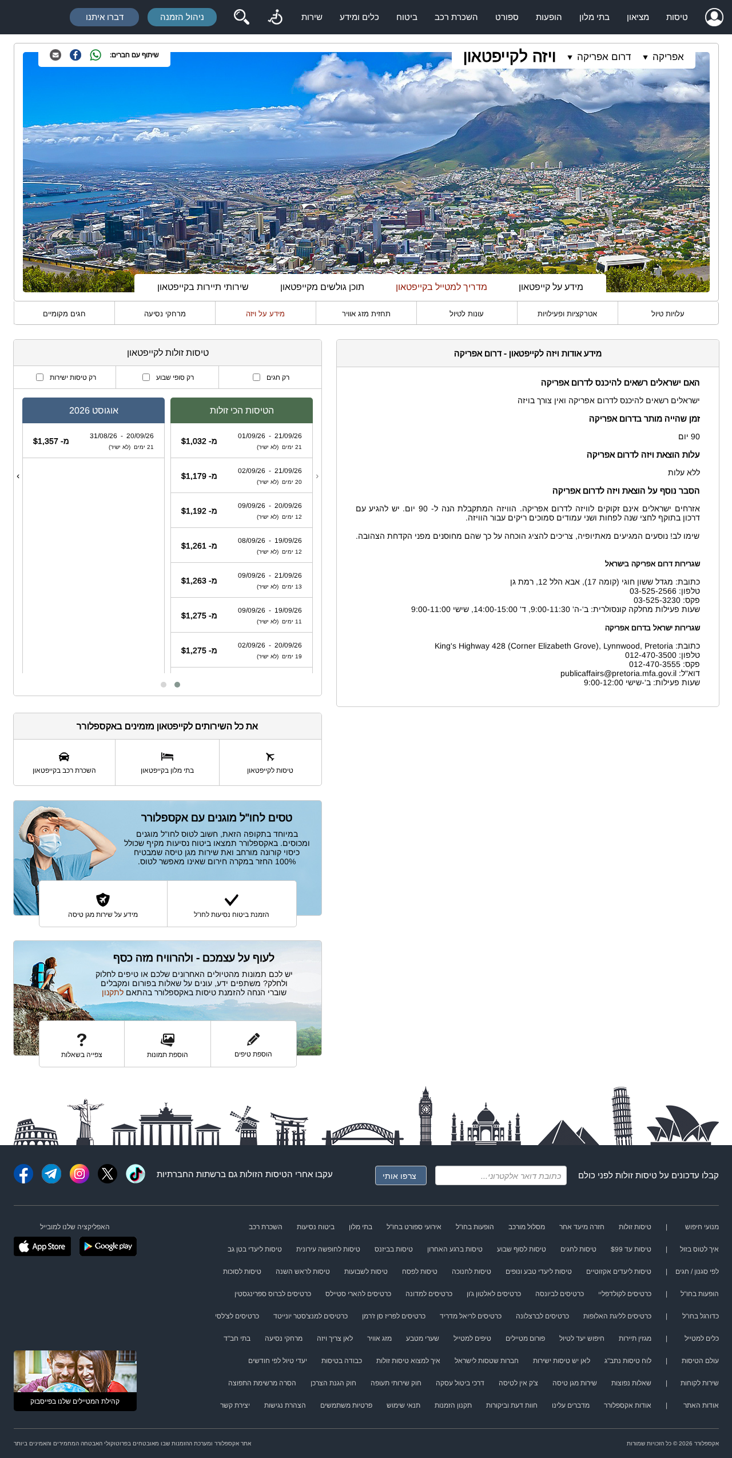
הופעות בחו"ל (475, 1227)
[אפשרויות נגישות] (275, 17)
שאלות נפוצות (631, 1383)
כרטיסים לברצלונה (542, 1316)
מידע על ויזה (265, 313)
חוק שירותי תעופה (396, 1383)
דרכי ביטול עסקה (460, 1383)
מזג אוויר (379, 1338)
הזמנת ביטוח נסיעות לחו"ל (231, 915)
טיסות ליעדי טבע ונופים (539, 1272)
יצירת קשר (235, 1405)
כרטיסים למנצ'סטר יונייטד (310, 1316)
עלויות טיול (668, 313)
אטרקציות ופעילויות (567, 313)
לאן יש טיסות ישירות (561, 1361)
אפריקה (668, 56)
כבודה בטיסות (341, 1361)
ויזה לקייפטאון (509, 56)
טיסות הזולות (263, 1174)
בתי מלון (594, 17)
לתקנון (113, 992)
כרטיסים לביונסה (559, 1294)
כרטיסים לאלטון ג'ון (494, 1294)
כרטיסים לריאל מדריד (471, 1316)
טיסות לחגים (578, 1249)
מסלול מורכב (526, 1227)
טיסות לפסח (419, 1272)
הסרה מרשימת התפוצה (262, 1383)
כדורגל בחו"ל (700, 1316)
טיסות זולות (636, 1175)
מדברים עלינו (571, 1405)
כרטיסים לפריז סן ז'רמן (393, 1316)
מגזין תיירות (635, 1338)
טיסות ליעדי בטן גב (255, 1249)
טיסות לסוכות (242, 1272)
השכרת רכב (456, 17)
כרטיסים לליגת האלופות (617, 1316)
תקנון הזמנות (453, 1405)
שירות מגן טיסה (574, 1383)
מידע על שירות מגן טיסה (103, 915)
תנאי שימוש (403, 1405)
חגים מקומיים (64, 313)
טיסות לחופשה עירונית (328, 1249)
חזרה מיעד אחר (581, 1227)
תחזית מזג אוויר (366, 313)
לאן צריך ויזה (335, 1338)
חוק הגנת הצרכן (333, 1383)
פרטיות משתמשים (346, 1405)
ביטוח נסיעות (316, 1227)
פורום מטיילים (525, 1338)
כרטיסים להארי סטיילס (358, 1294)
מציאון (638, 17)
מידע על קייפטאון (551, 287)
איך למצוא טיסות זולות (408, 1361)
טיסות (677, 17)
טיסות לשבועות (366, 1272)
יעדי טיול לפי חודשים (277, 1361)
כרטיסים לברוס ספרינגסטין (272, 1294)
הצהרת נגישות (285, 1405)
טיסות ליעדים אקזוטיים (618, 1272)
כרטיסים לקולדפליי (624, 1294)
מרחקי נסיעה (165, 313)
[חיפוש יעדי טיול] (241, 17)
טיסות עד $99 (631, 1249)
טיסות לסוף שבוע (521, 1249)
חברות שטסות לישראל (487, 1361)
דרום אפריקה (604, 56)
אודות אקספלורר (627, 1405)
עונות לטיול (466, 313)
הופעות (549, 17)
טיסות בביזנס (394, 1249)
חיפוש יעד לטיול (581, 1338)
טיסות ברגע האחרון (455, 1249)
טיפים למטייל (472, 1338)
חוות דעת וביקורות (512, 1405)
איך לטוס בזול (699, 1249)
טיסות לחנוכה (471, 1272)
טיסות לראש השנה (303, 1272)
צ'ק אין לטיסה (518, 1383)
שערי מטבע (422, 1338)
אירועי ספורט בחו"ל (414, 1227)
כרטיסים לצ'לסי (237, 1316)
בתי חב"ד (237, 1338)
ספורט (507, 17)
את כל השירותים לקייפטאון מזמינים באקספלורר (167, 726)
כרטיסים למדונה (428, 1294)
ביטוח (406, 17)
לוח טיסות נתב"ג (627, 1361)
